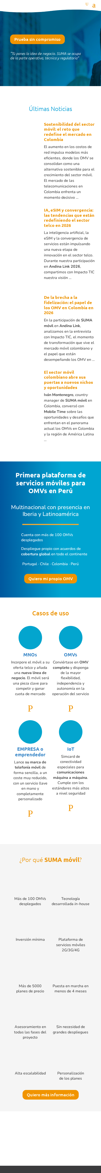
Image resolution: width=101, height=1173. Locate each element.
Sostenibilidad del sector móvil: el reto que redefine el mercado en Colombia (69, 131)
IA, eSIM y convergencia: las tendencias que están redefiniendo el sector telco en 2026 (69, 217)
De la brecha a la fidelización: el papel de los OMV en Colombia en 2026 (68, 304)
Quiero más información (50, 1094)
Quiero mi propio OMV (50, 578)
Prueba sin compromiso (37, 39)
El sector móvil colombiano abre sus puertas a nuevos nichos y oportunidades (68, 379)
